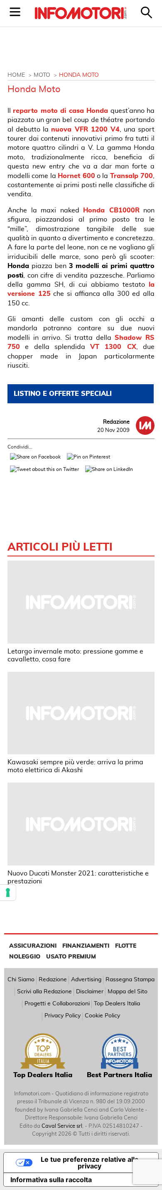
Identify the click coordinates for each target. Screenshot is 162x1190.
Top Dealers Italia (117, 1004)
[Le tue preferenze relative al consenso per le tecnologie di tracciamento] (8, 892)
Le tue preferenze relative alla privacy (89, 1162)
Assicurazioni (32, 946)
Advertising (86, 980)
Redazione (53, 980)
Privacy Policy (62, 1016)
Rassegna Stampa (130, 980)
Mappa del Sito (127, 992)
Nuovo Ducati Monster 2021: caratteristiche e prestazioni (78, 877)
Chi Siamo (20, 980)
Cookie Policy (102, 1016)
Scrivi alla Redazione (44, 992)
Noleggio (24, 957)
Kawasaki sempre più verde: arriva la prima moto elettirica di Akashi (75, 766)
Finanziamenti (85, 946)
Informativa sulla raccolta (51, 1179)
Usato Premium (71, 957)
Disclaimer (89, 992)
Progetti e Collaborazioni (57, 1004)
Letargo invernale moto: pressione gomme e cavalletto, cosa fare (75, 655)
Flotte (125, 946)
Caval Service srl (62, 1126)
